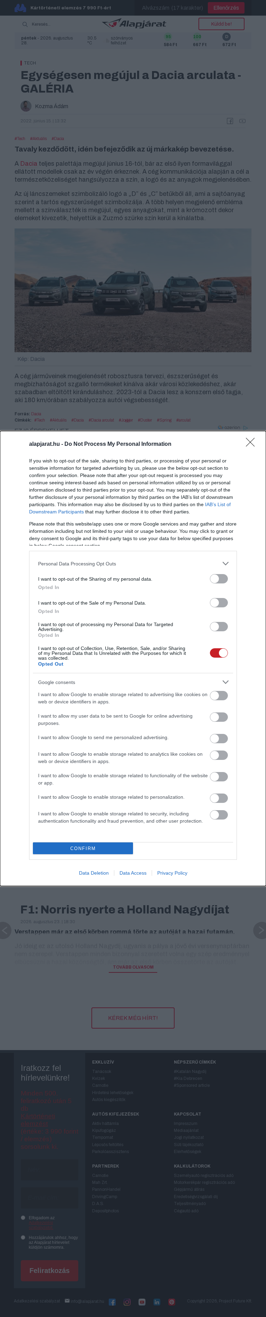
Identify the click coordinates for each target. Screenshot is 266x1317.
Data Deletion (94, 873)
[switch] (219, 578)
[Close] (252, 444)
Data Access (133, 873)
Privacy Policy (172, 873)
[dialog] (133, 658)
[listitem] (133, 563)
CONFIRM (83, 848)
